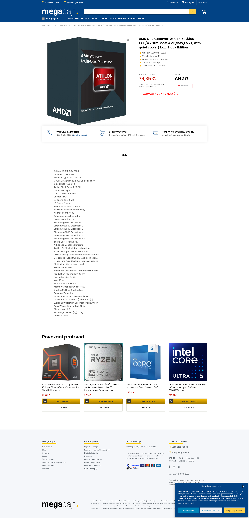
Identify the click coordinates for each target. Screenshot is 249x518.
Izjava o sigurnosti (92, 462)
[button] (243, 486)
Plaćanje (85, 18)
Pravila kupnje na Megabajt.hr (97, 450)
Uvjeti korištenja (91, 447)
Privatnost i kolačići (92, 465)
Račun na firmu (48, 465)
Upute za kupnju (91, 468)
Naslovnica (73, 18)
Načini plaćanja (91, 453)
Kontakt (132, 18)
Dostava (104, 18)
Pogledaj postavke (234, 510)
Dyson (113, 18)
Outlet (141, 18)
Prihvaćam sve (188, 510)
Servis (94, 18)
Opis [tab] (124, 155)
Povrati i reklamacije (93, 459)
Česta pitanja (48, 459)
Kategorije (51, 18)
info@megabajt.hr (81, 135)
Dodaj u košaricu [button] (63, 401)
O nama (122, 18)
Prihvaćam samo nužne (211, 510)
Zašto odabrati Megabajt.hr (54, 462)
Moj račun (202, 2)
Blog (44, 450)
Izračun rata (185, 86)
